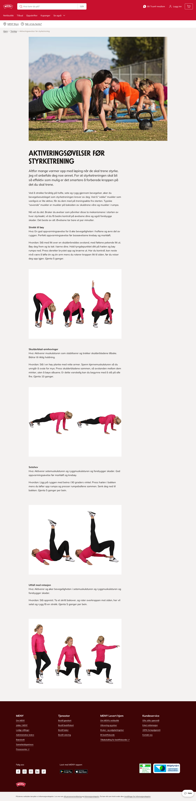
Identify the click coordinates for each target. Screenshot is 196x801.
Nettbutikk (8, 15)
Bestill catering (64, 735)
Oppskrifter (31, 15)
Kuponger (45, 15)
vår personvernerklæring (73, 796)
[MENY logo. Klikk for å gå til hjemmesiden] (8, 6)
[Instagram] (24, 771)
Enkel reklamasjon (150, 725)
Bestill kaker (63, 730)
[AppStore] (81, 771)
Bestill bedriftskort (66, 725)
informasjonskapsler (91, 796)
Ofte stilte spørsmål (150, 720)
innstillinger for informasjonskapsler (137, 796)
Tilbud (20, 15)
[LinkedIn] (37, 771)
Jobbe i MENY (22, 725)
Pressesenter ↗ (22, 749)
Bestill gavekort (64, 720)
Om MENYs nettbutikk (109, 720)
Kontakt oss (147, 735)
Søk (82, 6)
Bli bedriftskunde (107, 735)
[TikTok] (44, 771)
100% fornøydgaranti (151, 730)
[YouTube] (31, 771)
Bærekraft (20, 739)
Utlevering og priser (108, 725)
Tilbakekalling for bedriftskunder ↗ (115, 739)
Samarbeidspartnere (24, 744)
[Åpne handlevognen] (189, 6)
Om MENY (20, 720)
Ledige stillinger (22, 730)
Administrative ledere (25, 735)
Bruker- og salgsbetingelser (112, 730)
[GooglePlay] (66, 771)
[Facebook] (18, 771)
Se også (57, 15)
